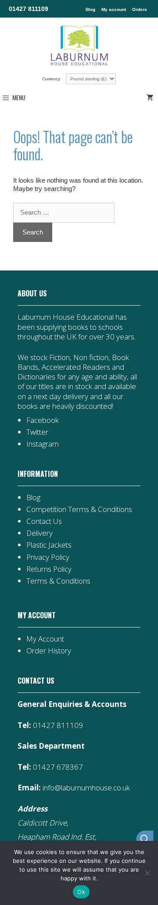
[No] (147, 873)
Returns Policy (49, 569)
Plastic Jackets (49, 545)
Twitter (37, 432)
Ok (81, 891)
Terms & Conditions (58, 581)
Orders (139, 9)
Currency (51, 78)
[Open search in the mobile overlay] (140, 839)
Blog (90, 9)
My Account (45, 639)
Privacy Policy (47, 557)
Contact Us (44, 521)
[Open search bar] (145, 839)
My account (113, 9)
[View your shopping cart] (151, 97)
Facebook (42, 420)
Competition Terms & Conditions (79, 509)
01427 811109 (28, 8)
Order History (48, 650)
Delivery (39, 533)
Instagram (42, 444)
